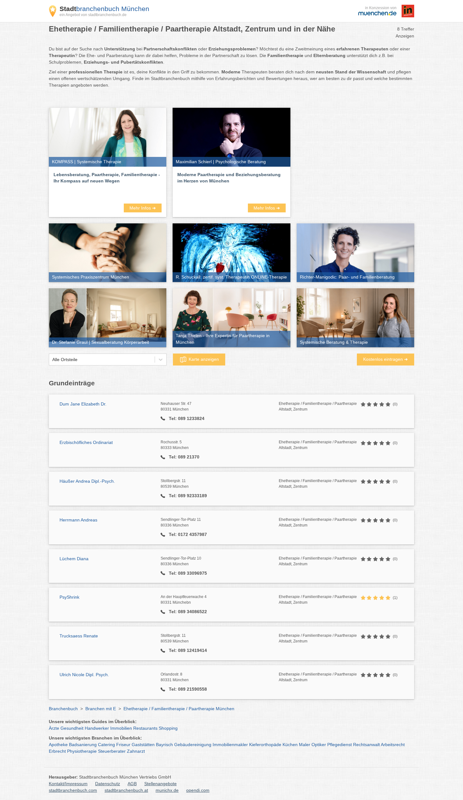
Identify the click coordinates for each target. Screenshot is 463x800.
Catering (106, 744)
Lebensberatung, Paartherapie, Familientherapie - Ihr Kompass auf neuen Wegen (107, 177)
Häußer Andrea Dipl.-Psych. (87, 481)
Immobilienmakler (230, 744)
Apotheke (58, 744)
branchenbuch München (104, 8)
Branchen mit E (100, 708)
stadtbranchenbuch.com (73, 790)
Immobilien (121, 728)
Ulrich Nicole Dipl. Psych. (84, 674)
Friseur (123, 744)
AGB (132, 783)
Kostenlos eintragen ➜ (385, 359)
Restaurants (145, 728)
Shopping (168, 728)
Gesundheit (71, 728)
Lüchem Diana (74, 558)
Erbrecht (57, 751)
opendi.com (197, 790)
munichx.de (167, 790)
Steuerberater (112, 751)
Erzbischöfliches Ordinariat (86, 442)
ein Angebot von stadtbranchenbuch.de (93, 15)
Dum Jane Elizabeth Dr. (83, 403)
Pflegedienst (339, 744)
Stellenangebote (160, 783)
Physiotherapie (82, 751)
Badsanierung (83, 744)
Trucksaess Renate (79, 635)
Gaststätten (143, 744)
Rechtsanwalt (366, 744)
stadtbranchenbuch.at (126, 790)
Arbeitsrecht (393, 744)
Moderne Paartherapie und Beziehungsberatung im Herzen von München (229, 177)
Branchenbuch (63, 708)
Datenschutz (107, 783)
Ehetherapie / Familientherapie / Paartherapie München (178, 708)
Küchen (290, 744)
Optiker (319, 744)
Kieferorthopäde (265, 744)
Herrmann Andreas (78, 519)
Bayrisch (164, 744)
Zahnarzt (136, 751)
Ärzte (54, 728)
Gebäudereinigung (192, 744)
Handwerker (97, 728)
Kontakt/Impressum (68, 783)
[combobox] (52, 359)
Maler (304, 744)
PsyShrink (69, 597)
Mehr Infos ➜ (142, 207)
